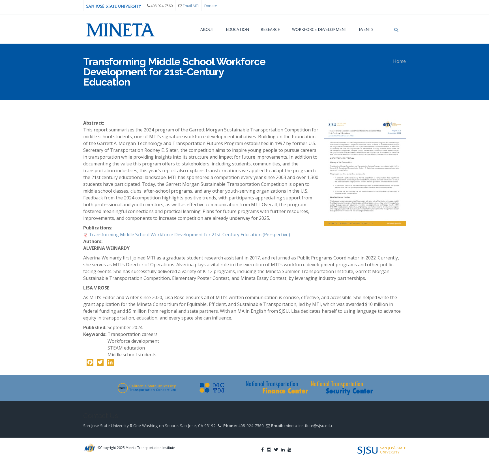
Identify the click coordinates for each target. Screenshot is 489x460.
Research (270, 29)
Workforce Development (319, 29)
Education (237, 29)
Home (399, 61)
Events (366, 29)
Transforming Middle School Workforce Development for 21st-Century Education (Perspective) (189, 234)
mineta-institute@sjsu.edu (308, 425)
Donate (210, 5)
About (207, 29)
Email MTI (191, 5)
